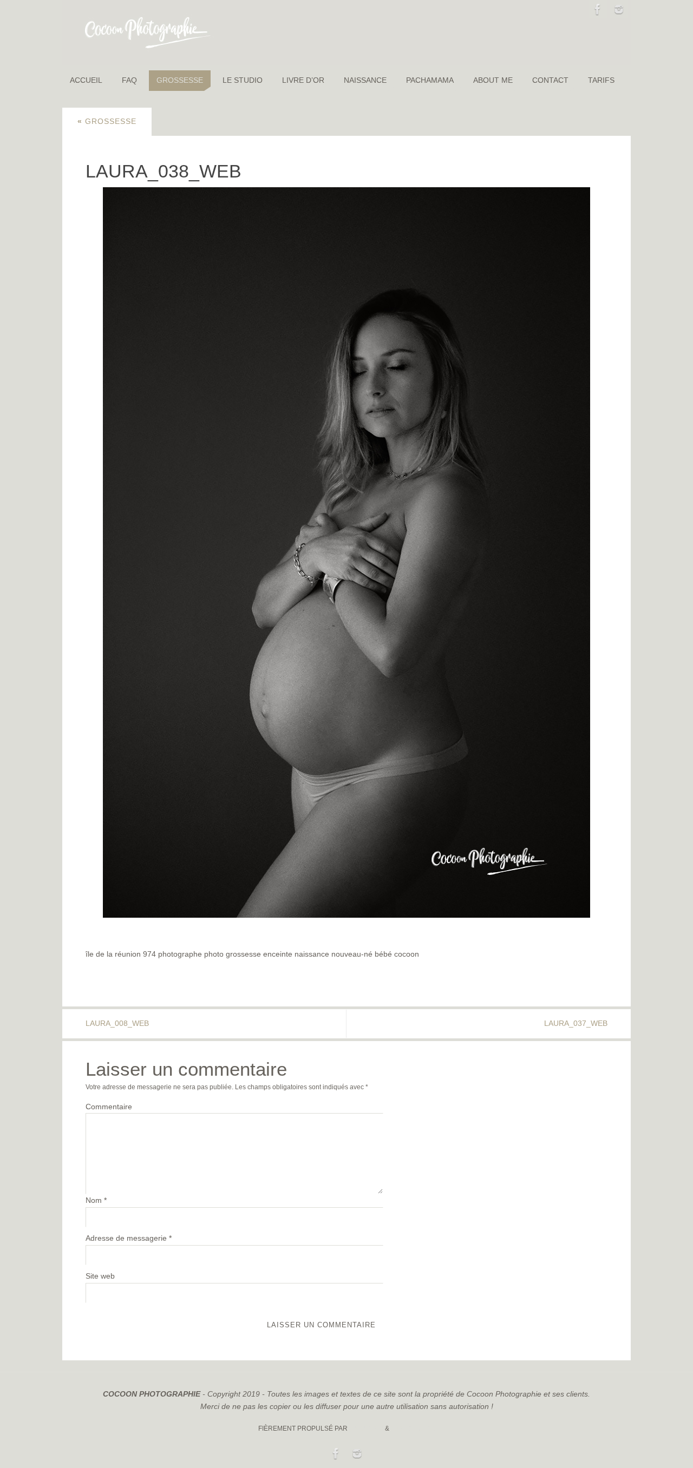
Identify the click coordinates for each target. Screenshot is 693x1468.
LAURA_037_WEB (575, 1023)
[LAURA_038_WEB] (346, 552)
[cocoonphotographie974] (619, 9)
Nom (96, 1200)
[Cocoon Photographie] (598, 9)
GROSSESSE (106, 121)
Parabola (366, 1428)
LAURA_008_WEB (117, 1023)
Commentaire (109, 1106)
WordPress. (413, 1428)
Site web (100, 1276)
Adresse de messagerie (129, 1238)
